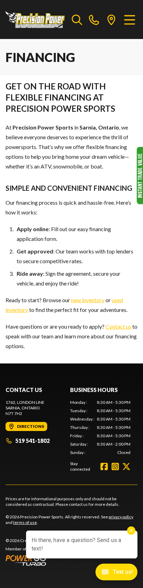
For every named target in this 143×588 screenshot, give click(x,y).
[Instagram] (115, 466)
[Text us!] (116, 572)
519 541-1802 (32, 440)
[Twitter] (126, 466)
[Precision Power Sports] (35, 19)
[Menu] (129, 19)
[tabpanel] (100, 427)
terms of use (25, 522)
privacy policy (121, 516)
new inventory (87, 300)
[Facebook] (104, 466)
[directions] (111, 19)
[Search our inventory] (77, 19)
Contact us (118, 326)
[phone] (94, 19)
